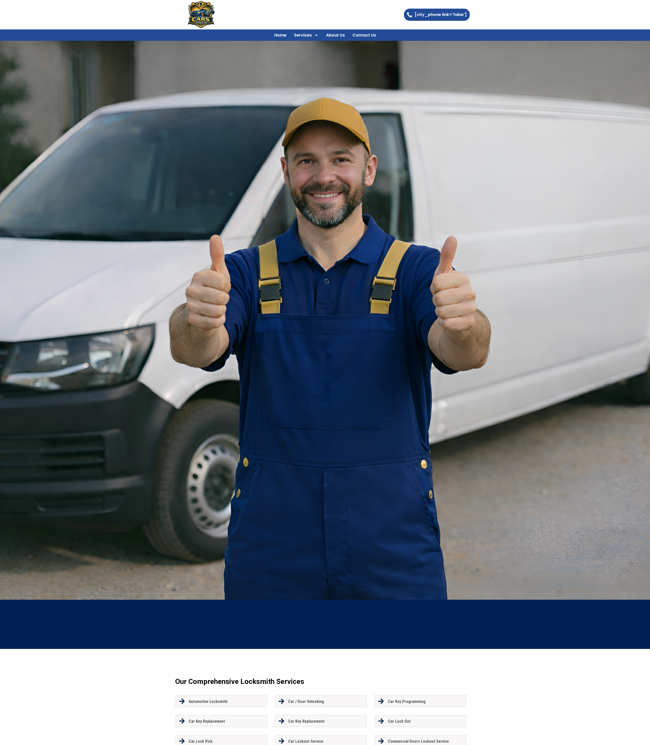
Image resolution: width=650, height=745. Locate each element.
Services (303, 35)
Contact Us (364, 35)
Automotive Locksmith (208, 701)
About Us (335, 35)
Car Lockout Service (305, 741)
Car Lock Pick (201, 741)
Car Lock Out (399, 721)
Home (280, 35)
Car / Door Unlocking (306, 701)
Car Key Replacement (207, 721)
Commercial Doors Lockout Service (418, 741)
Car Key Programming (407, 701)
